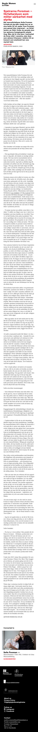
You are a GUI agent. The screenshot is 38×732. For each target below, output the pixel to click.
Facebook (6, 711)
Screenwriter (10, 659)
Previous (6, 59)
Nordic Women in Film (9, 4)
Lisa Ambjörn (15, 193)
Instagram (10, 709)
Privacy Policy (9, 700)
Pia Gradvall (26, 193)
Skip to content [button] (6, 2)
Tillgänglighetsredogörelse (14, 702)
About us (7, 698)
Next (32, 59)
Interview (8, 44)
